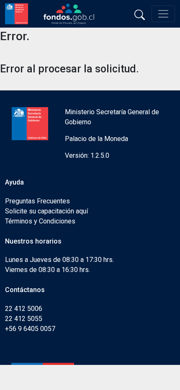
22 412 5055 (23, 319)
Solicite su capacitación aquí (46, 211)
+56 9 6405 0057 (30, 329)
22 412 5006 (23, 309)
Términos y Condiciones (40, 221)
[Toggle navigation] (163, 13)
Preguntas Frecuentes (37, 201)
